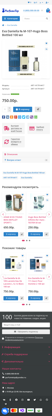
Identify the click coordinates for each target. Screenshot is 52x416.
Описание (12, 154)
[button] (23, 240)
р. (41, 2)
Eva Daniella (12, 25)
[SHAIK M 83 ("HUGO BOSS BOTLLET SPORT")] (14, 202)
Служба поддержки (16, 354)
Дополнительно (13, 361)
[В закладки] (46, 43)
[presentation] (3, 214)
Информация (12, 347)
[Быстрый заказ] (38, 109)
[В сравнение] (46, 49)
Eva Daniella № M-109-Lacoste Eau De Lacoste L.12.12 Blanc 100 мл (13, 282)
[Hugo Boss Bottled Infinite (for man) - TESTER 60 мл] (38, 202)
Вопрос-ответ (27, 160)
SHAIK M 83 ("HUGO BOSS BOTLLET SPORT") (13, 220)
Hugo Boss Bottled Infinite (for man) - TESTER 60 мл (37, 220)
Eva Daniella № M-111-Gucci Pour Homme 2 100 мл (36, 281)
